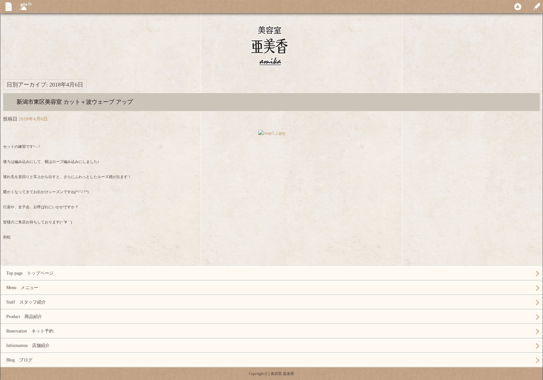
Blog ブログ (19, 360)
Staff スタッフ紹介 (26, 302)
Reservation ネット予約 (29, 331)
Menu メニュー (22, 287)
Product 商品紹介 (24, 316)
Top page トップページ (29, 273)
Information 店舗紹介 (28, 345)
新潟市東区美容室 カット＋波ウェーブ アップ (75, 102)
